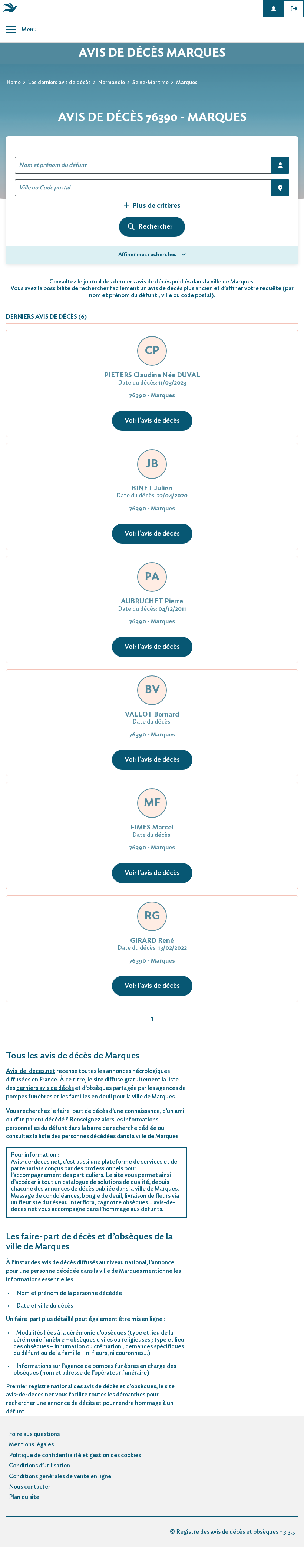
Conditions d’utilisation (39, 1466)
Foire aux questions (34, 1434)
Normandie (111, 82)
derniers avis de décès (45, 1088)
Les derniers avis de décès (59, 82)
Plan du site (24, 1497)
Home (14, 82)
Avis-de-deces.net (30, 1071)
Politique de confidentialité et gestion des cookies (75, 1455)
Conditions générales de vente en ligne (60, 1476)
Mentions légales (31, 1444)
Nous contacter (29, 1487)
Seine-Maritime (150, 82)
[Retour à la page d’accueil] (9, 12)
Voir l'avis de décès (152, 420)
